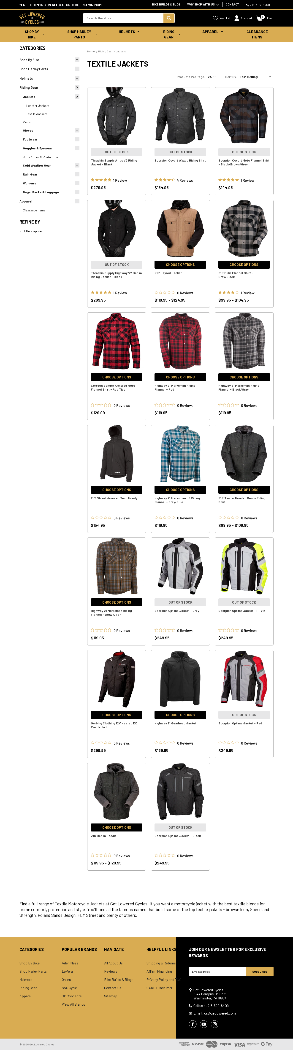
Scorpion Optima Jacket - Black (178, 836)
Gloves (28, 130)
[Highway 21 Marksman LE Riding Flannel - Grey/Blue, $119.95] (180, 453)
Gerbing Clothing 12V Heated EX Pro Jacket (114, 725)
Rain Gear (30, 174)
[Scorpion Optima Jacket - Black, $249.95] (180, 791)
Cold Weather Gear (37, 165)
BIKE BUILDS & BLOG (166, 4)
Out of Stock (117, 152)
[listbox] (256, 76)
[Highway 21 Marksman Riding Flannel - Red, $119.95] (180, 341)
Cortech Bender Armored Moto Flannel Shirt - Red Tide (113, 387)
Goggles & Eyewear (37, 148)
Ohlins (66, 979)
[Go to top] (285, 1038)
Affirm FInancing (159, 971)
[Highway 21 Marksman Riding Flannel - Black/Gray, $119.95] (244, 341)
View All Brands (73, 1004)
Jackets (29, 97)
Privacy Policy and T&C (163, 979)
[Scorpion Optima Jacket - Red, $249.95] (244, 678)
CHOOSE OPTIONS (180, 264)
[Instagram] (215, 1024)
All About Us (113, 963)
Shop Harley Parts (79, 34)
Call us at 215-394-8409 (211, 1006)
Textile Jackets (37, 114)
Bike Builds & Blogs (118, 979)
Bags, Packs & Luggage (41, 192)
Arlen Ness (70, 963)
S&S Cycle (69, 988)
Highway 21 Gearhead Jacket (175, 723)
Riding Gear (168, 34)
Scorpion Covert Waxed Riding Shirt (180, 160)
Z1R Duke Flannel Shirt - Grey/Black (235, 275)
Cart (270, 18)
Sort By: (231, 77)
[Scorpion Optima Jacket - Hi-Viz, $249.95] (244, 566)
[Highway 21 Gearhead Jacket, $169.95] (180, 678)
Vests (27, 122)
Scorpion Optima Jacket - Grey (177, 611)
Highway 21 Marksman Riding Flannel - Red (175, 387)
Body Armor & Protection (40, 157)
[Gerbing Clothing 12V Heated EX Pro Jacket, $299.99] (116, 678)
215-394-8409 (259, 5)
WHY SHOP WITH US (201, 4)
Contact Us (112, 988)
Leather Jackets (37, 106)
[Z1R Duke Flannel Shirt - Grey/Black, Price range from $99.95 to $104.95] (244, 228)
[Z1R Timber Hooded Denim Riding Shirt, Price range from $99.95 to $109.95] (244, 453)
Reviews (110, 971)
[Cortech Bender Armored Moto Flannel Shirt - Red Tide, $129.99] (116, 341)
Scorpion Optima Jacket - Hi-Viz (241, 611)
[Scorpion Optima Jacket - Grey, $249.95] (180, 566)
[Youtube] (204, 1024)
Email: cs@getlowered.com (214, 1013)
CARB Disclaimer (159, 988)
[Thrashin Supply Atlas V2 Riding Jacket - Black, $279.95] (116, 116)
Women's (29, 183)
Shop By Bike (32, 34)
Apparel (210, 31)
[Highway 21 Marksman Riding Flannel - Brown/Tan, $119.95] (116, 566)
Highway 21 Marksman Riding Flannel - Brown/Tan (111, 612)
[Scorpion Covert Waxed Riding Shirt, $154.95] (180, 116)
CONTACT (232, 4)
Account (246, 18)
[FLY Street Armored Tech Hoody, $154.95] (116, 453)
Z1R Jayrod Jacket (168, 273)
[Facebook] (193, 1024)
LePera (67, 971)
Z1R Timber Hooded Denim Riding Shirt (242, 500)
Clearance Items (257, 34)
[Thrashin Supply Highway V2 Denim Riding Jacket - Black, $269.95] (116, 228)
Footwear (30, 139)
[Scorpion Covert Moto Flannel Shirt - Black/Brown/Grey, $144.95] (244, 116)
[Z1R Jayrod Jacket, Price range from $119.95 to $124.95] (180, 228)
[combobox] (123, 18)
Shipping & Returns (161, 963)
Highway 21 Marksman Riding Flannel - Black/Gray (238, 387)
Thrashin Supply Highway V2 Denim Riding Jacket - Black (116, 275)
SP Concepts (72, 996)
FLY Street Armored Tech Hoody (114, 498)
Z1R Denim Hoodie (104, 836)
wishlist (225, 18)
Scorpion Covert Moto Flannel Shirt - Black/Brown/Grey (243, 162)
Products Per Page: (191, 77)
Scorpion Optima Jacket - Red (240, 723)
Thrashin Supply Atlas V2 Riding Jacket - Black (114, 162)
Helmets (127, 31)
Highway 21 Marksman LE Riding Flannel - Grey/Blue (177, 500)
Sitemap (110, 996)
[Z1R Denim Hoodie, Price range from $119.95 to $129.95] (116, 791)
